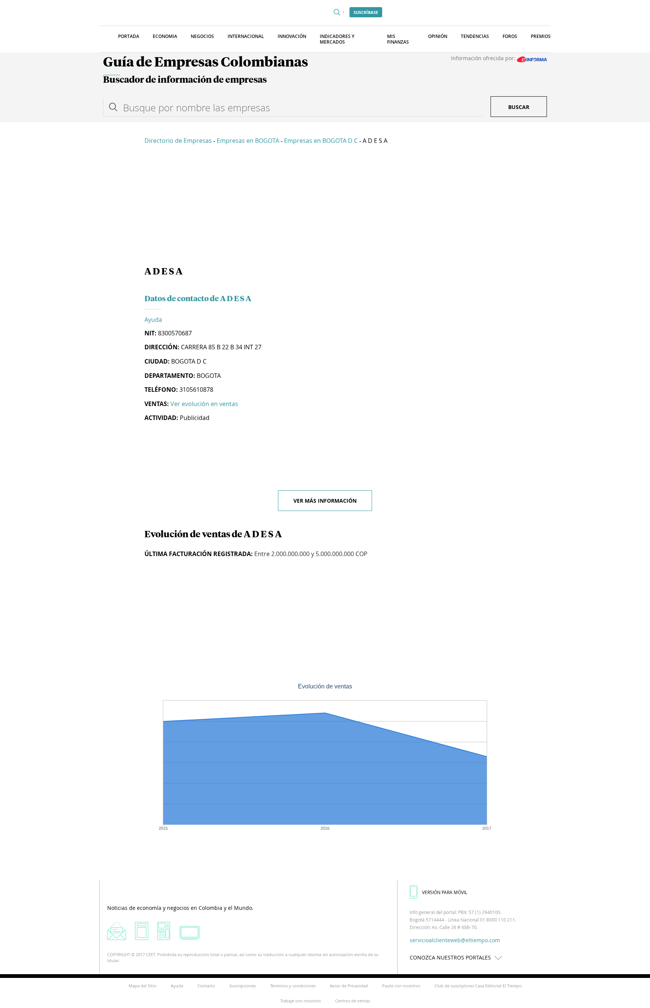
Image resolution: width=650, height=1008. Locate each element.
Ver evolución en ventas (204, 404)
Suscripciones (242, 985)
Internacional (246, 36)
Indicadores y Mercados (337, 39)
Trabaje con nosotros (300, 1000)
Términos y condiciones (293, 985)
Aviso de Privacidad (349, 985)
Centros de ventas (352, 1000)
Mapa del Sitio (142, 985)
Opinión (437, 36)
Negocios (202, 36)
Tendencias (475, 36)
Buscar (518, 107)
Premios (541, 36)
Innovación (292, 36)
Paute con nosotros (401, 985)
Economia (165, 36)
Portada (128, 36)
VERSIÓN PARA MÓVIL (444, 892)
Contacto (206, 985)
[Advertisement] (325, 206)
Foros (510, 36)
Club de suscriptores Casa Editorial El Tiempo (478, 985)
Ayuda (153, 319)
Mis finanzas (398, 39)
